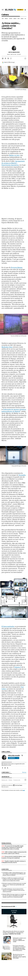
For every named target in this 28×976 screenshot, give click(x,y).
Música (6, 18)
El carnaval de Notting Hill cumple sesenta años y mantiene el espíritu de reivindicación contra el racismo (12, 847)
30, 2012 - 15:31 (16, 54)
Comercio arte (16, 780)
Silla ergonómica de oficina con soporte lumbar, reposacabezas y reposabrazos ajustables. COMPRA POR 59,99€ (13, 932)
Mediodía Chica (7, 347)
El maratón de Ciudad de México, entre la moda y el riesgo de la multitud (14, 857)
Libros (14, 18)
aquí (24, 790)
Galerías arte (4, 780)
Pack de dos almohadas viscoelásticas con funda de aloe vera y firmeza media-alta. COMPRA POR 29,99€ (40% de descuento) (19, 948)
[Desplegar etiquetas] (25, 780)
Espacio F (18, 667)
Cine (3, 18)
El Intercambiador (8, 626)
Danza (22, 18)
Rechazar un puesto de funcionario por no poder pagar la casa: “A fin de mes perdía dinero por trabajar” (14, 885)
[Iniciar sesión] (25, 9)
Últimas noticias (6, 843)
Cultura (5, 15)
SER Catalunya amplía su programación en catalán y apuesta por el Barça (14, 852)
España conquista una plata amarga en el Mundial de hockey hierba (14, 861)
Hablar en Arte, (14, 155)
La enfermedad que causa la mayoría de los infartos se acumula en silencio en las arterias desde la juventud (13, 890)
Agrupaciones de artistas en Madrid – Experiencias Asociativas (13, 163)
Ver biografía (12, 757)
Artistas (10, 780)
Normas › (24, 772)
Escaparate (14, 911)
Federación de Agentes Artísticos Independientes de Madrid (14, 410)
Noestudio (22, 475)
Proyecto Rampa (16, 267)
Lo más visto (5, 869)
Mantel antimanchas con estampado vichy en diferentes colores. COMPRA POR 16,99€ (19, 956)
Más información (5, 786)
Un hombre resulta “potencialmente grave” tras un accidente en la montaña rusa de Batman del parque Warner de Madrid (14, 874)
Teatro (10, 18)
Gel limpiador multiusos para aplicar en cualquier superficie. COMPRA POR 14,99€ (19, 939)
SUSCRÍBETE (20, 9)
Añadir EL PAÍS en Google (9, 62)
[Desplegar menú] (3, 9)
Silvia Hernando (14, 52)
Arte (19, 18)
